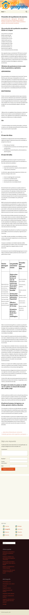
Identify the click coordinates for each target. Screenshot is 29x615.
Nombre (3, 458)
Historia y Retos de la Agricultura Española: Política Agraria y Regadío (9, 563)
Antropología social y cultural (8, 583)
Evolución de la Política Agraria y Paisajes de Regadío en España (9, 571)
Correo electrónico (4, 462)
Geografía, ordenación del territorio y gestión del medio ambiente (9, 601)
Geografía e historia (7, 588)
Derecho (7, 535)
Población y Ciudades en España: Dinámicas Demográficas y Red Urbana (9, 558)
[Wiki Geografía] (14, 5)
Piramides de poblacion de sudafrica (8, 21)
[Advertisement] (20, 40)
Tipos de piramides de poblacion (12, 23)
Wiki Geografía (5, 612)
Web (2, 466)
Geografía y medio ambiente (8, 593)
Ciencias (7, 526)
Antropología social (7, 581)
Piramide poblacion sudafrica (17, 20)
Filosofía (20, 532)
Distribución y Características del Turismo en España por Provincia (9, 553)
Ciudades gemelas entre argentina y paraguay (14, 434)
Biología (20, 526)
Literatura (20, 529)
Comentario (4, 449)
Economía (20, 535)
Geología (4, 604)
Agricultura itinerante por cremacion (11, 432)
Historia (7, 532)
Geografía (15, 19)
